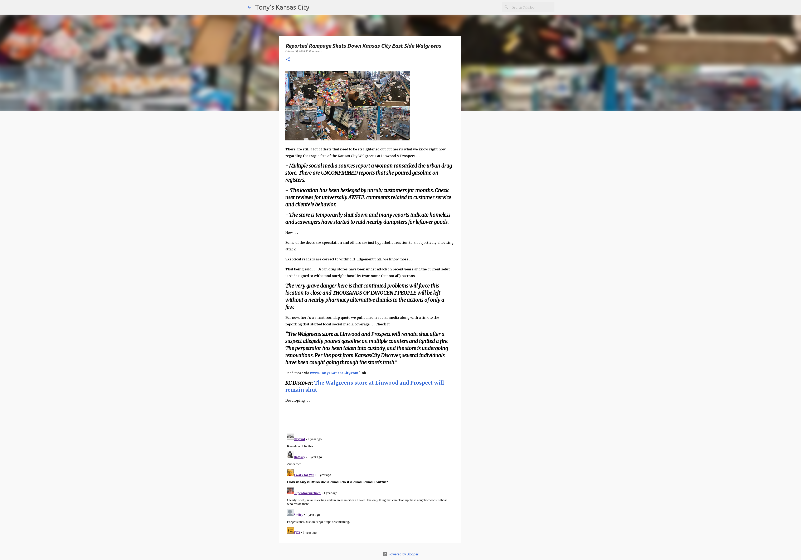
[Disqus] (369, 484)
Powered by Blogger (403, 554)
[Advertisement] (495, 186)
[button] (287, 59)
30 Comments (313, 51)
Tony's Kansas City (282, 7)
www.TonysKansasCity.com (334, 373)
